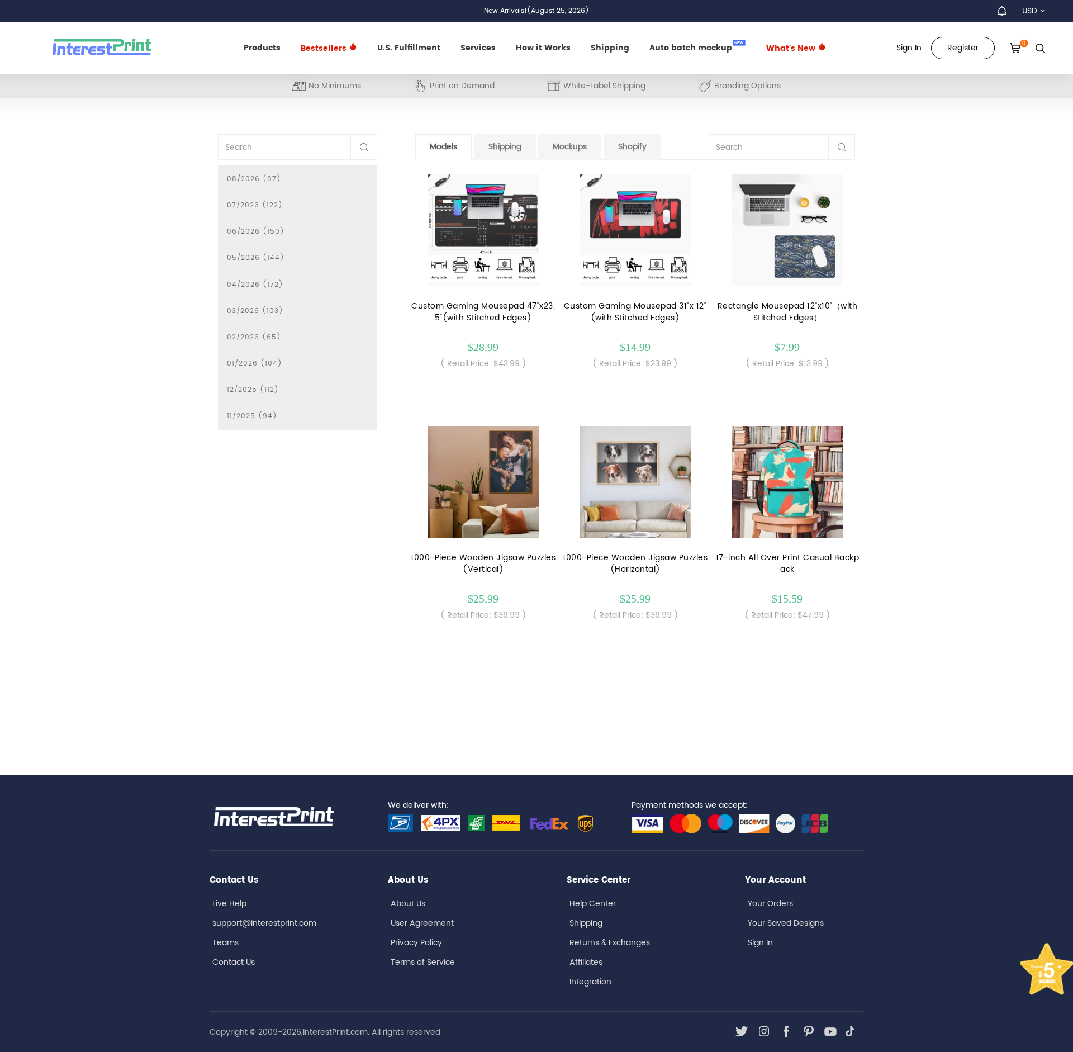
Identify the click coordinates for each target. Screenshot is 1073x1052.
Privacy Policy (416, 942)
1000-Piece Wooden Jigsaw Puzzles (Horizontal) (635, 563)
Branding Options (747, 85)
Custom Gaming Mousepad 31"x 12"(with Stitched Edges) (635, 312)
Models (443, 146)
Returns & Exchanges (609, 942)
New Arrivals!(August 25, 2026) (536, 11)
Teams (225, 942)
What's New (792, 48)
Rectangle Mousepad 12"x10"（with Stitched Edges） (788, 312)
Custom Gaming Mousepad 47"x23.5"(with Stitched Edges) (483, 312)
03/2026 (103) (255, 311)
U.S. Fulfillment (408, 47)
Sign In (760, 942)
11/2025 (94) (252, 416)
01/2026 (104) (254, 363)
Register (963, 47)
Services (478, 47)
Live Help (229, 903)
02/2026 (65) (254, 337)
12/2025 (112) (253, 390)
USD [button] (1029, 10)
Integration (590, 981)
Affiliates (585, 962)
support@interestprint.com (264, 923)
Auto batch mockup (696, 47)
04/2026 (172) (255, 284)
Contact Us (233, 962)
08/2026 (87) (254, 179)
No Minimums (334, 85)
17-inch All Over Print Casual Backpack (788, 563)
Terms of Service (423, 962)
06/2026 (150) (255, 231)
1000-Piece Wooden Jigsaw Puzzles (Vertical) (483, 563)
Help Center (592, 903)
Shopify (632, 146)
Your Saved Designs (786, 923)
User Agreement (422, 923)
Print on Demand (462, 85)
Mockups (570, 146)
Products (262, 47)
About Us (408, 903)
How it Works (543, 47)
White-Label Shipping (604, 85)
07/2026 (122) (255, 205)
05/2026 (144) (255, 258)
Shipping (610, 47)
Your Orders (770, 903)
